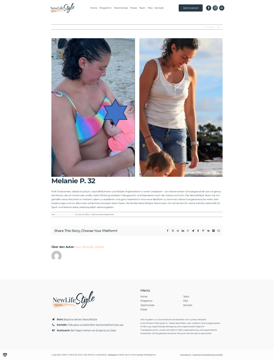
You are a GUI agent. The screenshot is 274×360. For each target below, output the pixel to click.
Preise (143, 309)
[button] (5, 355)
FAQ (185, 300)
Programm (146, 300)
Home (143, 296)
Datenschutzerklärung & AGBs (208, 354)
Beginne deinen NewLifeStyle (77, 319)
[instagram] (215, 8)
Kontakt (187, 305)
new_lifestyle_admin (64, 214)
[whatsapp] (221, 8)
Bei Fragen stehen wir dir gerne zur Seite (86, 330)
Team (186, 296)
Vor (218, 27)
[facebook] (208, 8)
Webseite (112, 354)
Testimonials (147, 305)
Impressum (185, 354)
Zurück (210, 27)
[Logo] (62, 4)
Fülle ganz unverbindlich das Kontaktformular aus (90, 324)
